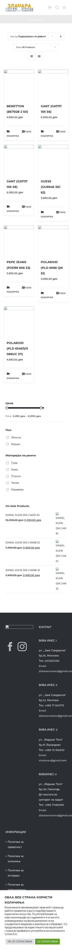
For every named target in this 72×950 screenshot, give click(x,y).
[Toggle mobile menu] (64, 7)
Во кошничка (13, 133)
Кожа (14, 469)
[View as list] (39, 56)
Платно (16, 476)
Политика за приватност (15, 844)
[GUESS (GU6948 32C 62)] (53, 160)
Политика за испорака (15, 873)
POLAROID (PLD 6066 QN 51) (52, 267)
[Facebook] (10, 646)
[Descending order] (60, 36)
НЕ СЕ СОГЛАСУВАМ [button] (20, 941)
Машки (15, 444)
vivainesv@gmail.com (52, 760)
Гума (14, 463)
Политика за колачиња (15, 858)
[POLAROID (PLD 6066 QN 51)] (53, 241)
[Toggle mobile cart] (50, 7)
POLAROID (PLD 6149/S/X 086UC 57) (17, 348)
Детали (26, 131)
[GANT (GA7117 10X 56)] (53, 85)
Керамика (17, 489)
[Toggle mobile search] (57, 7)
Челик (15, 483)
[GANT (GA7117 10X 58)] (19, 160)
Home (33, 19)
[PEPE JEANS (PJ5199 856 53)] (19, 241)
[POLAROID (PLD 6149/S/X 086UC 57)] (19, 321)
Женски (16, 437)
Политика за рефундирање (17, 887)
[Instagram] (22, 646)
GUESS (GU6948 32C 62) (51, 187)
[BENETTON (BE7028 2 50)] (19, 85)
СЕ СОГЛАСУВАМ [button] (47, 941)
